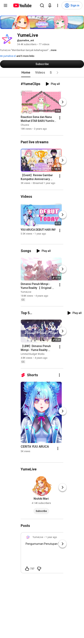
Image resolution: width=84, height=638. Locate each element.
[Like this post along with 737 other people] (27, 569)
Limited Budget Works (33, 354)
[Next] (62, 102)
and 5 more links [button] (25, 56)
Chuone (25, 125)
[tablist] (42, 72)
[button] (57, 72)
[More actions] (60, 118)
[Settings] (57, 5)
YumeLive (26, 292)
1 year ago (51, 537)
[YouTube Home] (22, 5)
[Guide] (5, 5)
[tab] (25, 72)
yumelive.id (9, 56)
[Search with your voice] (50, 5)
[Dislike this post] (39, 569)
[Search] (42, 5)
